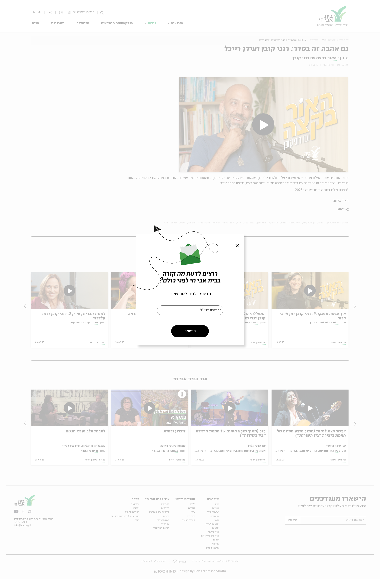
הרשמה (190, 331)
